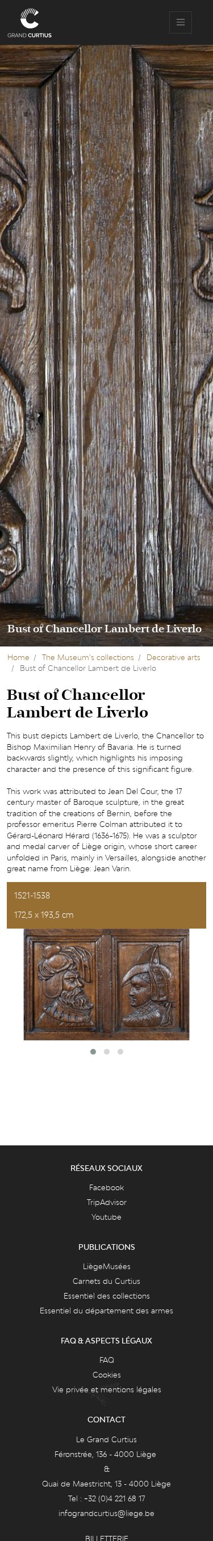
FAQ (106, 1359)
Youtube (106, 1216)
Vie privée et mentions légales (106, 1389)
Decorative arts (174, 657)
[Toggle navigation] (180, 22)
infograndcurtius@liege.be (106, 1513)
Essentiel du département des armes (106, 1310)
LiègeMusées (107, 1266)
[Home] (29, 22)
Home (18, 657)
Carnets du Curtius (106, 1281)
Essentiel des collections (107, 1295)
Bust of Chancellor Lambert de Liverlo (104, 629)
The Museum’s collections (88, 657)
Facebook (106, 1187)
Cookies (107, 1374)
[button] (93, 1051)
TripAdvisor (107, 1202)
